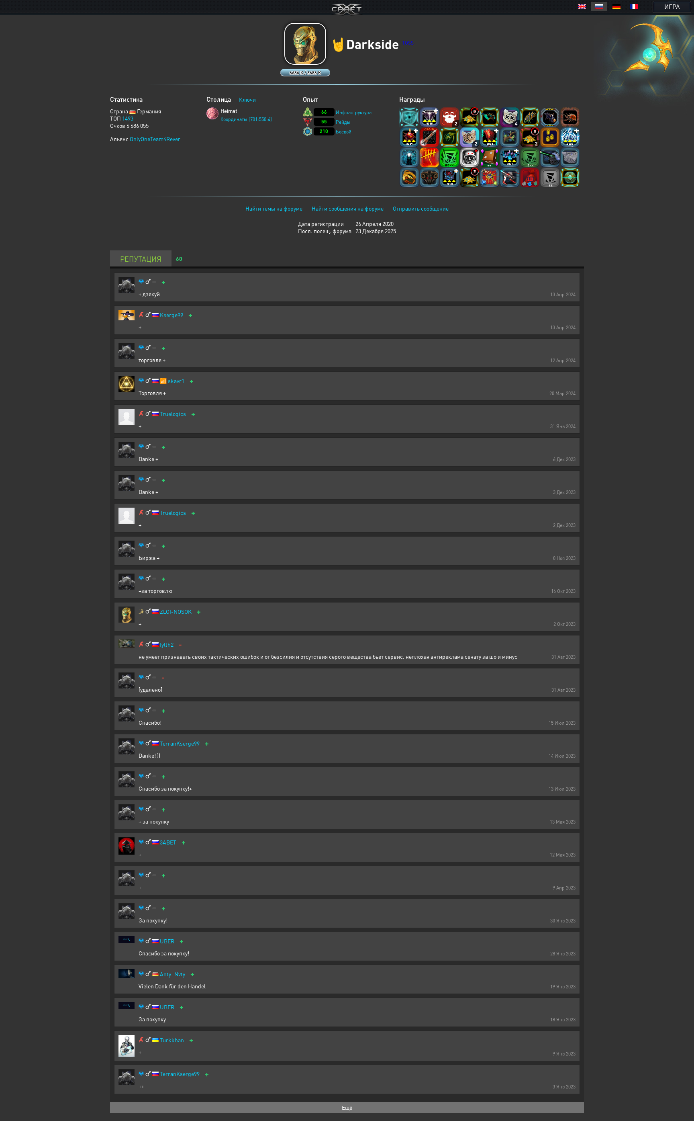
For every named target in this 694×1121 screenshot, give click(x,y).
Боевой (343, 132)
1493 (127, 118)
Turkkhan (172, 1040)
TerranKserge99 (180, 743)
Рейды (343, 122)
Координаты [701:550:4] (246, 119)
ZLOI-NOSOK (176, 611)
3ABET (168, 842)
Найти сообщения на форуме (348, 208)
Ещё (347, 1107)
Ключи (247, 99)
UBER (167, 941)
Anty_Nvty (172, 974)
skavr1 (176, 380)
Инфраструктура (353, 112)
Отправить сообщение (421, 208)
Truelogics (173, 413)
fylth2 (167, 644)
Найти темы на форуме (273, 208)
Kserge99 (171, 315)
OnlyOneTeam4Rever (155, 138)
